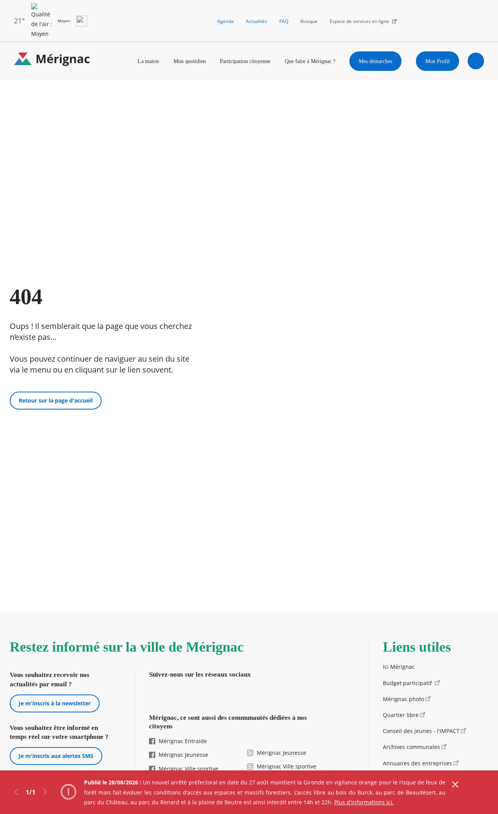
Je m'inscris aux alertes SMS (56, 755)
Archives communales (411, 747)
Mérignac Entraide (183, 741)
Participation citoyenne (245, 61)
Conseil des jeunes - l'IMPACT (421, 731)
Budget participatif (408, 683)
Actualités (256, 21)
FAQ (283, 21)
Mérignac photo (403, 699)
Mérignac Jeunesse (183, 754)
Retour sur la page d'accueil (56, 400)
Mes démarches (375, 61)
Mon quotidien (190, 61)
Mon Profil (437, 61)
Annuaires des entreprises (417, 763)
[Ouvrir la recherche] (476, 61)
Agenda (225, 21)
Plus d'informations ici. (364, 802)
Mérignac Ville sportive (188, 768)
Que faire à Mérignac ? (310, 61)
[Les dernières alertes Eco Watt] (81, 21)
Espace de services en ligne (359, 21)
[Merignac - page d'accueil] (52, 61)
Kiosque (308, 21)
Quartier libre (401, 715)
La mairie (148, 61)
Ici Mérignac (399, 666)
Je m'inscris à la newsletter (55, 703)
